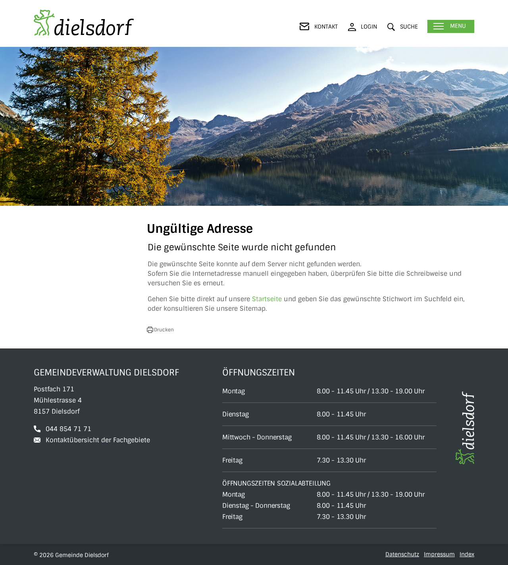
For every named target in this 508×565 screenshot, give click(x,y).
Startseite (267, 299)
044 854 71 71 (68, 429)
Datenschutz (402, 554)
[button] (402, 27)
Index (467, 554)
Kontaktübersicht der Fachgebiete (98, 440)
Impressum (439, 554)
